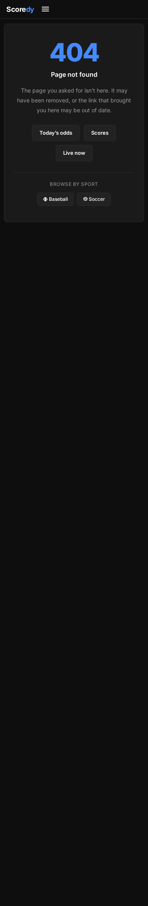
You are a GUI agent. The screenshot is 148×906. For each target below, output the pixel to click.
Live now (74, 153)
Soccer (96, 199)
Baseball (58, 199)
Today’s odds (55, 133)
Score (20, 9)
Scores (100, 133)
